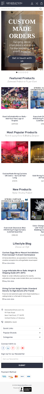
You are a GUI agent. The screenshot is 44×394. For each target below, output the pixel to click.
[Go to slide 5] (25, 72)
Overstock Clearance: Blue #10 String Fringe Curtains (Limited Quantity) (15, 230)
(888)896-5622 (11, 322)
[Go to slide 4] (23, 72)
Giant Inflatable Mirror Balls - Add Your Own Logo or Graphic (14, 119)
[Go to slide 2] (19, 72)
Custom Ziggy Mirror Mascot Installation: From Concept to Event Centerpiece (20, 254)
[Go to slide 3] (21, 72)
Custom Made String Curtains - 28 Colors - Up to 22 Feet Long (15, 176)
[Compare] (37, 4)
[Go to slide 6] (27, 72)
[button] (22, 59)
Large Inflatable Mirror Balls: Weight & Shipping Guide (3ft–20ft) (19, 272)
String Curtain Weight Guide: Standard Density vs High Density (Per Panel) (19, 290)
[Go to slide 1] (16, 72)
